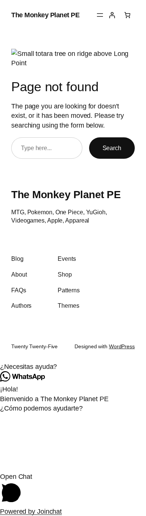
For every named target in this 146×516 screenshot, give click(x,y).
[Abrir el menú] (99, 15)
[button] (73, 367)
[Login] (111, 15)
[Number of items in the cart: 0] (127, 15)
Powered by (31, 511)
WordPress (122, 346)
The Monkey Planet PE (45, 15)
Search (112, 147)
